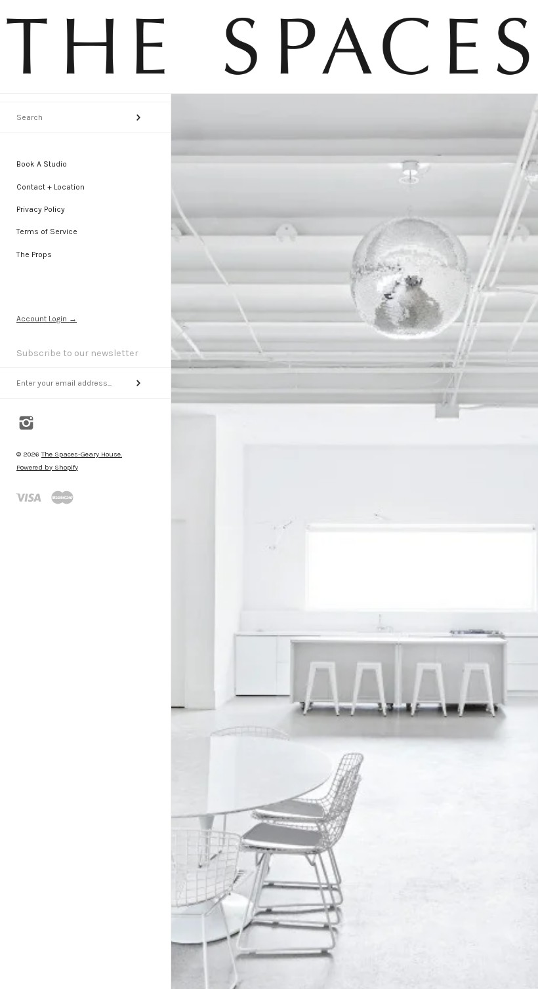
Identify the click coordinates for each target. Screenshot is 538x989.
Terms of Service (46, 231)
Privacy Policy (40, 209)
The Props (34, 254)
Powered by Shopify (47, 467)
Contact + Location (50, 187)
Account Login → (46, 318)
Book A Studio (41, 164)
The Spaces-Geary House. (81, 454)
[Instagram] (26, 424)
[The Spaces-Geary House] (269, 74)
